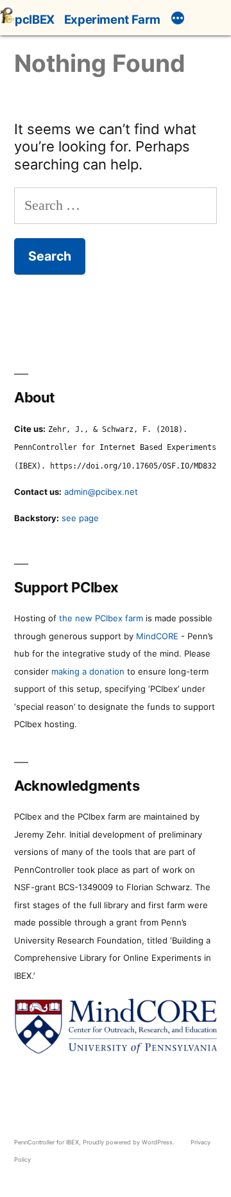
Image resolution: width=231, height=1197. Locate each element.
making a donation (87, 671)
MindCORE (157, 636)
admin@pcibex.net (101, 492)
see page (80, 518)
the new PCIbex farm (101, 618)
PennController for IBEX (46, 1142)
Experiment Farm (112, 19)
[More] (177, 20)
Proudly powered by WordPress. (129, 1142)
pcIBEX (35, 19)
